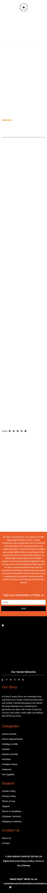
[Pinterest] (15, 679)
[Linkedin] (19, 679)
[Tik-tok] (23, 679)
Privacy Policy (27, 861)
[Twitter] (6, 679)
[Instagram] (11, 679)
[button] (4, 7)
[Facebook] (2, 679)
